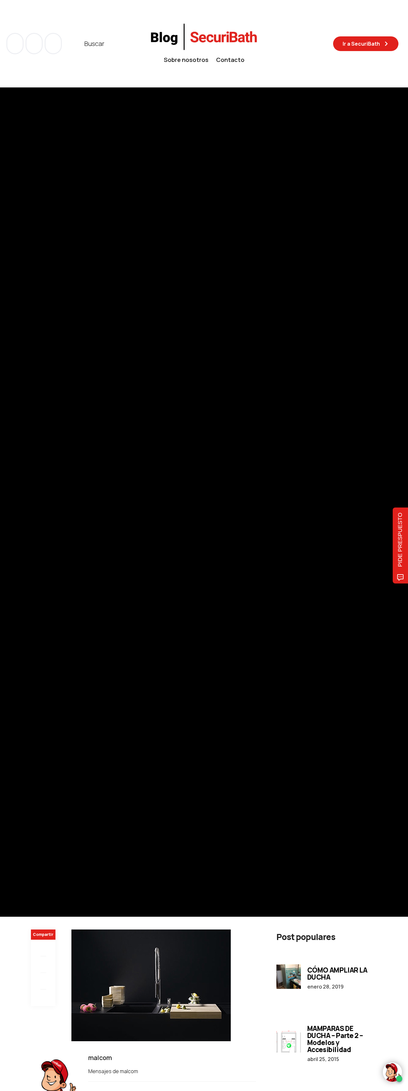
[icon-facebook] (15, 43)
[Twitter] (43, 964)
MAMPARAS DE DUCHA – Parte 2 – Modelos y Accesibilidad (335, 1039)
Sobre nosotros (186, 60)
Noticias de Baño (50, 477)
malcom (63, 520)
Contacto (230, 60)
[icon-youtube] (35, 43)
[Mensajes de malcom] (37, 520)
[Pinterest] (43, 981)
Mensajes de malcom (113, 1071)
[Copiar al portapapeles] (43, 997)
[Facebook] (43, 948)
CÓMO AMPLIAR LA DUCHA (337, 974)
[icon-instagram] (53, 43)
